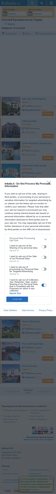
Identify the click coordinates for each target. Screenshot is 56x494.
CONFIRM (17, 299)
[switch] (44, 246)
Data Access (28, 310)
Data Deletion (10, 310)
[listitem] (28, 239)
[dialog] (28, 247)
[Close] (50, 184)
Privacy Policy (45, 310)
